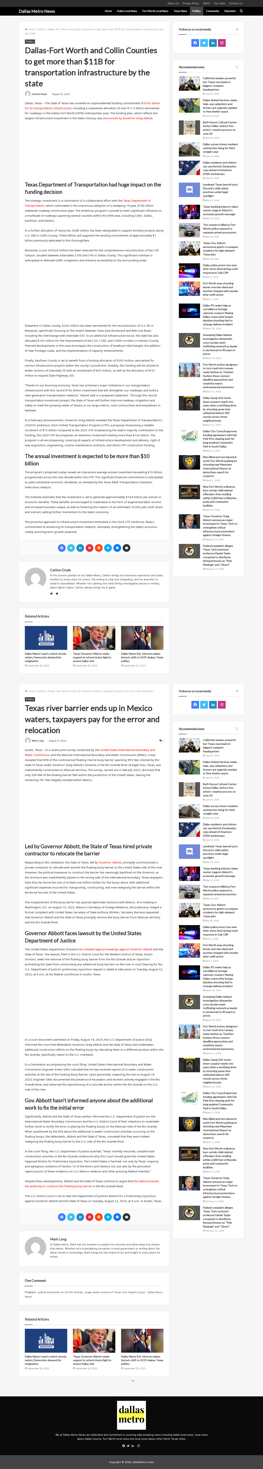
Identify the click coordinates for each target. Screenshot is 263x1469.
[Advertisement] (94, 152)
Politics (197, 11)
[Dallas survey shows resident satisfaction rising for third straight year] (189, 149)
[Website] (52, 593)
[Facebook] (124, 1446)
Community (212, 11)
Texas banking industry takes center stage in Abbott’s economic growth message (220, 210)
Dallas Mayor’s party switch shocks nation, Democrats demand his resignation (46, 657)
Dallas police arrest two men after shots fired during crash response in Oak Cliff (220, 268)
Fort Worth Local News (155, 11)
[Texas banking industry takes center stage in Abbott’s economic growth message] (189, 212)
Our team (219, 3)
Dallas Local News (127, 11)
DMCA (206, 3)
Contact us (235, 3)
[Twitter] (129, 1446)
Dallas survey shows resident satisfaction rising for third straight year (220, 148)
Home (108, 11)
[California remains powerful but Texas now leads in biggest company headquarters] (189, 83)
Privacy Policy (191, 3)
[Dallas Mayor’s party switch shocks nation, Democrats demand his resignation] (46, 638)
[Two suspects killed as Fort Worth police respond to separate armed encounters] (189, 230)
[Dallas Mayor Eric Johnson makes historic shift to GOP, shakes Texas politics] (142, 638)
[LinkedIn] (134, 1446)
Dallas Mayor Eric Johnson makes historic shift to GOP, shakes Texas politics (142, 657)
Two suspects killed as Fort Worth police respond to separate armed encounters (219, 228)
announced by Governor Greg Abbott (127, 118)
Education (230, 11)
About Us (173, 3)
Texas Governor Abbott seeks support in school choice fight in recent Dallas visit (92, 657)
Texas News (180, 11)
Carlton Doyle (39, 94)
